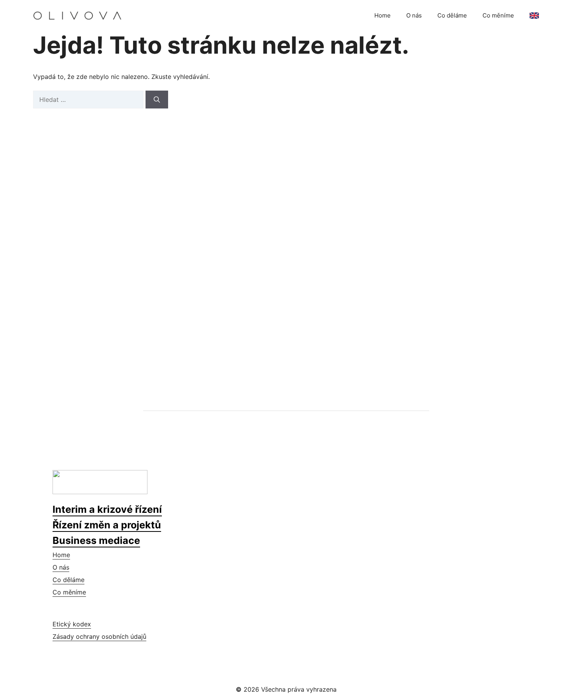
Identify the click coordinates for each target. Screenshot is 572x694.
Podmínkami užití (408, 291)
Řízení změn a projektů (107, 525)
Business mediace (96, 540)
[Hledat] (157, 99)
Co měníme (498, 15)
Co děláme (452, 15)
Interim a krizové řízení (107, 509)
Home (382, 15)
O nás (414, 15)
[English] (534, 15)
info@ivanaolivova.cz (103, 320)
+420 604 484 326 (99, 300)
